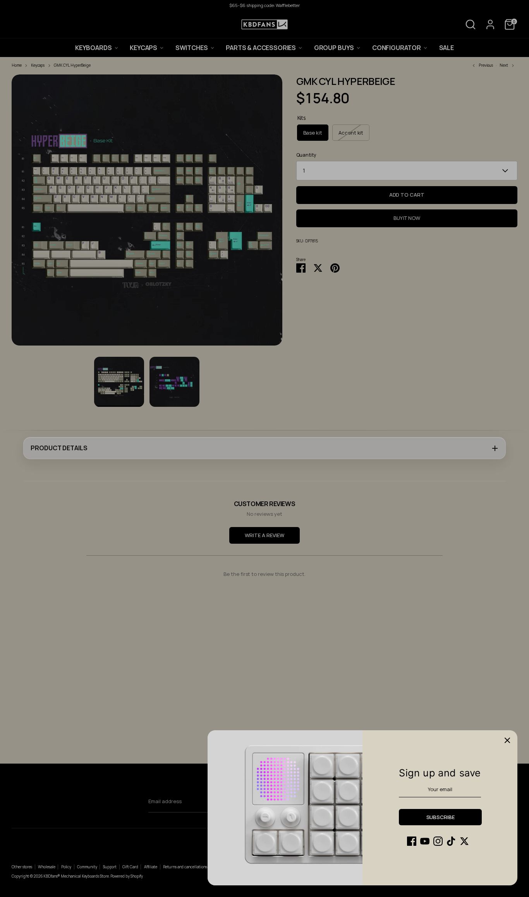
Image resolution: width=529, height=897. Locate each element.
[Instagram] (438, 841)
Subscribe (440, 817)
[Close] (507, 740)
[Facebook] (411, 841)
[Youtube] (424, 841)
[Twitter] (464, 841)
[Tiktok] (451, 841)
